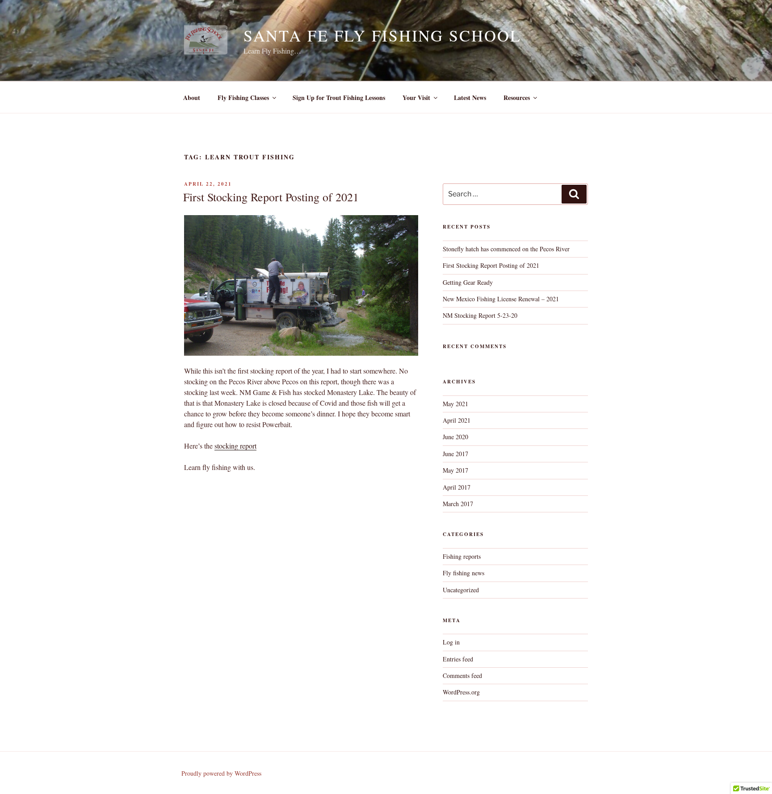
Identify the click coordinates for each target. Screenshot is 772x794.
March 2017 (458, 503)
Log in (451, 642)
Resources (516, 97)
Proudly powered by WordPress (221, 773)
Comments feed (462, 675)
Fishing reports (462, 556)
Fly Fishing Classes (243, 97)
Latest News (470, 97)
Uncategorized (461, 590)
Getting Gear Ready (468, 282)
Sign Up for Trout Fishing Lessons (339, 97)
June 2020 (455, 436)
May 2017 (455, 470)
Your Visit (416, 97)
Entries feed (458, 659)
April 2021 (456, 420)
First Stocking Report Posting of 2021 (271, 196)
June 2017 (455, 453)
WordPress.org (461, 692)
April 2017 (456, 487)
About (191, 97)
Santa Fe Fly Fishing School (382, 35)
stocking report (235, 445)
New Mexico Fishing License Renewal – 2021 (501, 299)
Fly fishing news (463, 573)
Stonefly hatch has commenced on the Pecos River (506, 249)
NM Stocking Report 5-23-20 (480, 315)
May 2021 (455, 403)
